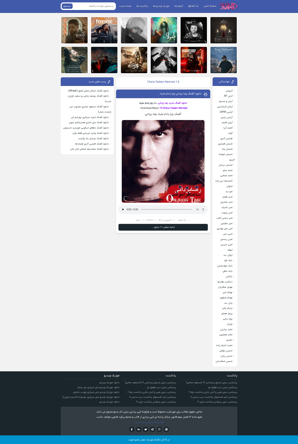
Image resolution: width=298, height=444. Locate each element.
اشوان (229, 186)
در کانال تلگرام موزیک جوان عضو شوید (149, 439)
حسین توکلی (226, 350)
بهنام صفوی (226, 297)
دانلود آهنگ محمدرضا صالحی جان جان (89, 149)
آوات (230, 133)
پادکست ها (142, 6)
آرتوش (229, 90)
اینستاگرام (159, 429)
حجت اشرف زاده (224, 345)
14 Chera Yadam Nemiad (173, 108)
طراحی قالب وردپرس (153, 422)
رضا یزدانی (163, 103)
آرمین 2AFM (226, 112)
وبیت (137, 422)
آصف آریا (227, 128)
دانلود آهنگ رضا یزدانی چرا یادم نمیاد (181, 93)
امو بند (228, 191)
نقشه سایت (125, 6)
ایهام (230, 250)
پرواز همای (226, 313)
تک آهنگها (193, 6)
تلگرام (152, 429)
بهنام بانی (227, 292)
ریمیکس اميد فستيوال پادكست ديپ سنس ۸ (213, 397)
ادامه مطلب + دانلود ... (163, 227)
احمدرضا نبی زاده (223, 181)
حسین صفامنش (224, 361)
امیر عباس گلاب (224, 218)
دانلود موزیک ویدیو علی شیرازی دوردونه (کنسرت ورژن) (91, 397)
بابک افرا (228, 260)
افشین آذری (226, 138)
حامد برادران (226, 329)
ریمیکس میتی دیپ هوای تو (222, 387)
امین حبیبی (226, 244)
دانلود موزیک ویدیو (110, 382)
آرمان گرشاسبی (224, 106)
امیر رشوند (227, 212)
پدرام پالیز (227, 308)
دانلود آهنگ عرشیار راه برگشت (93, 138)
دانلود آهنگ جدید (178, 103)
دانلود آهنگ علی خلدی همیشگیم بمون (89, 122)
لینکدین (138, 429)
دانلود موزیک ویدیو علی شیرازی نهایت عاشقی (96, 392)
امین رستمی (226, 239)
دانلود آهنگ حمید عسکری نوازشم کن (90, 117)
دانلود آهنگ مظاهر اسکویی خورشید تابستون (86, 128)
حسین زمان (226, 356)
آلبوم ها (179, 6)
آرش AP (228, 96)
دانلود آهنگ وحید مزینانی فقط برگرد (90, 133)
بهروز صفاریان (225, 287)
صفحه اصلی (210, 6)
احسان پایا (227, 149)
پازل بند (228, 303)
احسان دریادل (225, 165)
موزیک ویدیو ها (161, 6)
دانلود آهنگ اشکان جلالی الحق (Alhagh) (88, 90)
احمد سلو (227, 170)
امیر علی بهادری (224, 228)
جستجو (67, 6)
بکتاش (229, 276)
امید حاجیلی (226, 202)
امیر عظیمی (226, 223)
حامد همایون (225, 334)
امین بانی (227, 234)
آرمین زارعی (226, 117)
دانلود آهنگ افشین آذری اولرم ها (92, 144)
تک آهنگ (182, 220)
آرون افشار (227, 122)
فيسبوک (131, 429)
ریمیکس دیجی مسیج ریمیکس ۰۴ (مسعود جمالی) (211, 382)
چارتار (229, 324)
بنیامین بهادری (224, 281)
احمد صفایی (226, 175)
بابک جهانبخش (224, 265)
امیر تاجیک (226, 207)
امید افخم (227, 197)
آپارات (166, 429)
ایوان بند (227, 255)
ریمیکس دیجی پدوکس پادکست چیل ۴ (217, 402)
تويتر (145, 429)
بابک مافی (227, 271)
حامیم (229, 340)
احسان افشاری (225, 144)
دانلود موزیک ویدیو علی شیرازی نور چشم (98, 387)
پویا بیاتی (227, 319)
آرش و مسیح (225, 101)
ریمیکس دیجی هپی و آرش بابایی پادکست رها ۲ (213, 392)
